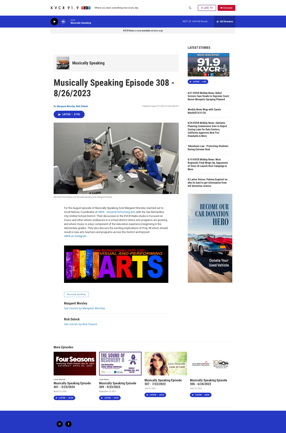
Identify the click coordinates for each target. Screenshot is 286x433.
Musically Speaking (88, 63)
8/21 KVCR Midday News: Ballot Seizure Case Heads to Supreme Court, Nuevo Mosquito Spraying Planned (208, 96)
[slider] (68, 21)
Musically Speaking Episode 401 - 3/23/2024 (72, 385)
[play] (54, 21)
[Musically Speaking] (63, 63)
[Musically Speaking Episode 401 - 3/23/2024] (75, 363)
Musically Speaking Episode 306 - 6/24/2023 (208, 382)
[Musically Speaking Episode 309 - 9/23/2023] (120, 363)
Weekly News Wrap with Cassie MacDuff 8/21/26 (204, 111)
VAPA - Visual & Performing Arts (116, 212)
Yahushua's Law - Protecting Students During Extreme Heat (208, 147)
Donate (227, 7)
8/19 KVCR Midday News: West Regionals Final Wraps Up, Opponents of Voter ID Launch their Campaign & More (208, 164)
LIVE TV (208, 8)
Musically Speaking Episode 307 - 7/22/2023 (163, 382)
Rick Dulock (82, 106)
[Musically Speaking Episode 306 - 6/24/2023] (211, 363)
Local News (104, 379)
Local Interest (59, 379)
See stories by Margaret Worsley (84, 308)
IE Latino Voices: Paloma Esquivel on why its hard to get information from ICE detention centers (207, 182)
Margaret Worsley (66, 106)
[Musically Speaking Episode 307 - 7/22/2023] (165, 363)
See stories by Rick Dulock (80, 324)
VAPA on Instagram (75, 236)
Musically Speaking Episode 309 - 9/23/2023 (117, 385)
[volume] (63, 21)
